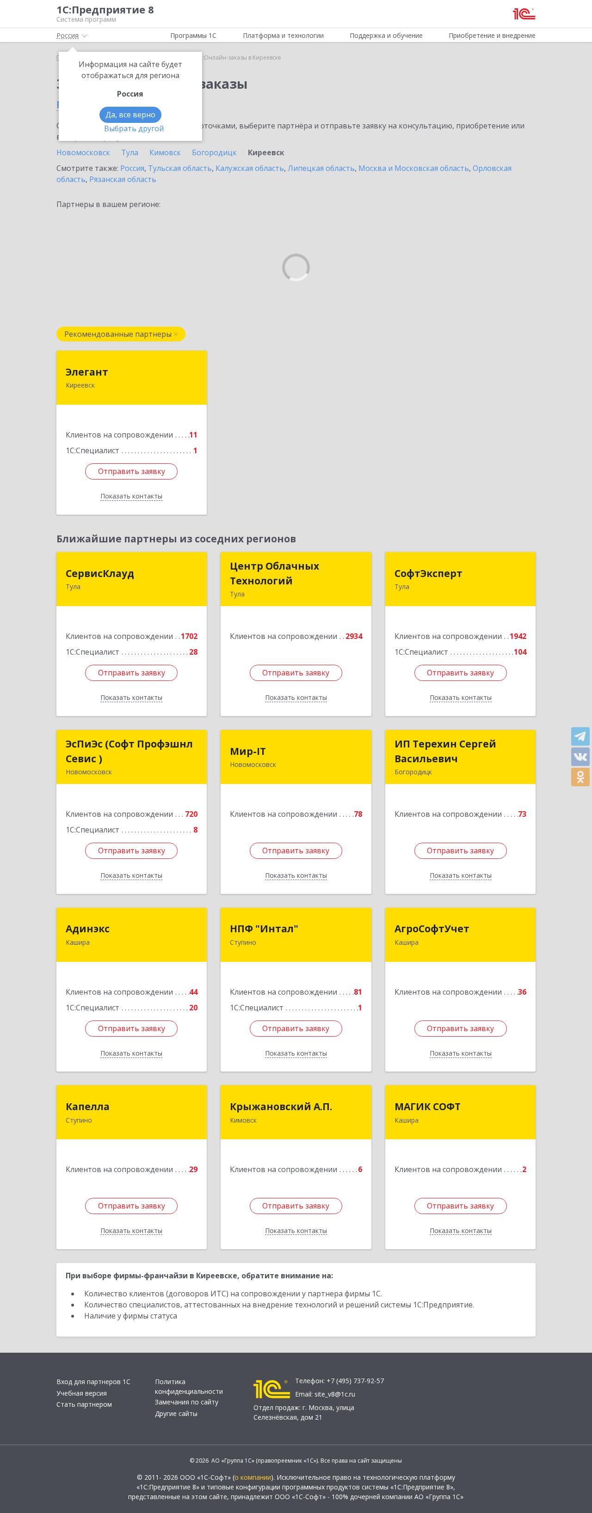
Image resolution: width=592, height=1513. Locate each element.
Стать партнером (84, 1404)
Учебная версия (81, 1393)
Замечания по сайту (186, 1402)
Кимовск (165, 152)
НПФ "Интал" (264, 928)
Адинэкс (88, 928)
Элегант (87, 371)
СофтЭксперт (428, 573)
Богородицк (214, 152)
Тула (129, 152)
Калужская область (250, 168)
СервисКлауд (100, 573)
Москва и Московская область (413, 168)
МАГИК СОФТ (428, 1106)
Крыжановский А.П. (281, 1106)
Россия (132, 168)
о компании (252, 1477)
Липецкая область (321, 168)
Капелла (88, 1106)
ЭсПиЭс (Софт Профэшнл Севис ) (129, 751)
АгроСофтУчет (432, 928)
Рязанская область (122, 179)
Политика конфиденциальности (189, 1386)
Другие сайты (176, 1413)
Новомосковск (83, 152)
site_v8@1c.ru (334, 1394)
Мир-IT (248, 751)
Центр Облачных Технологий (274, 573)
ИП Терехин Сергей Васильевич (445, 751)
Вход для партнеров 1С (93, 1381)
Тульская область (180, 168)
